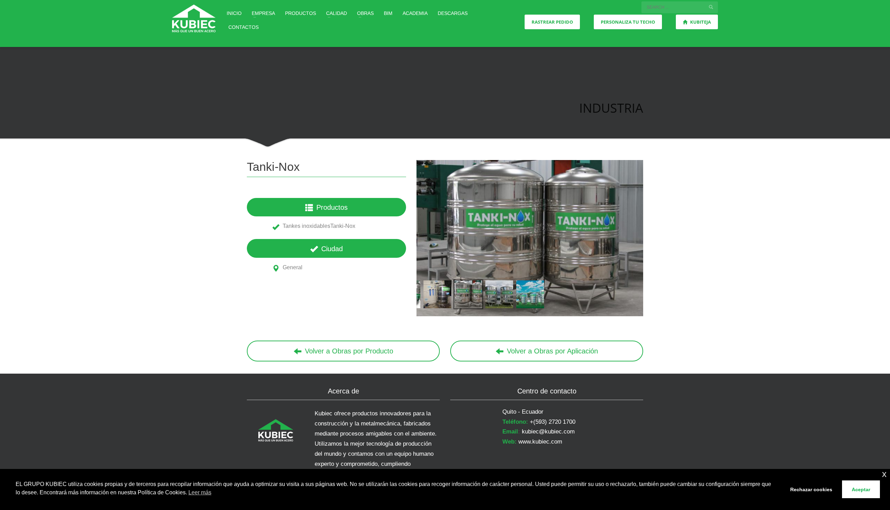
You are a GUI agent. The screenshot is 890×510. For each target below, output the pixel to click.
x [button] (884, 474)
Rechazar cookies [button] (811, 489)
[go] (710, 7)
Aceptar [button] (861, 489)
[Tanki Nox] (530, 238)
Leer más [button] (199, 492)
